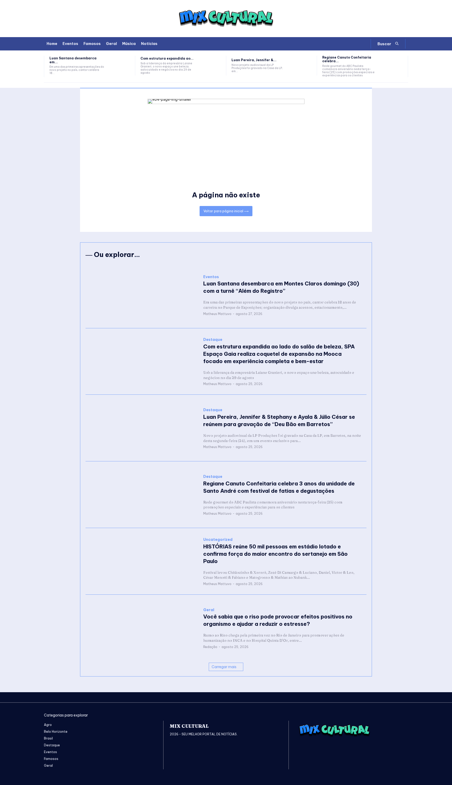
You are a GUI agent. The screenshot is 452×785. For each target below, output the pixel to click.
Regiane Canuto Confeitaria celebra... (346, 59)
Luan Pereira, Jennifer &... (253, 60)
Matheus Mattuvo (217, 314)
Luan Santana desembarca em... (73, 60)
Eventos (211, 277)
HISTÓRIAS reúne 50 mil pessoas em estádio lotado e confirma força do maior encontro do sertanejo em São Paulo (275, 553)
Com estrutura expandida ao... (167, 58)
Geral (208, 610)
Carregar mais (224, 666)
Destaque (212, 339)
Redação (210, 647)
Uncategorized (218, 539)
